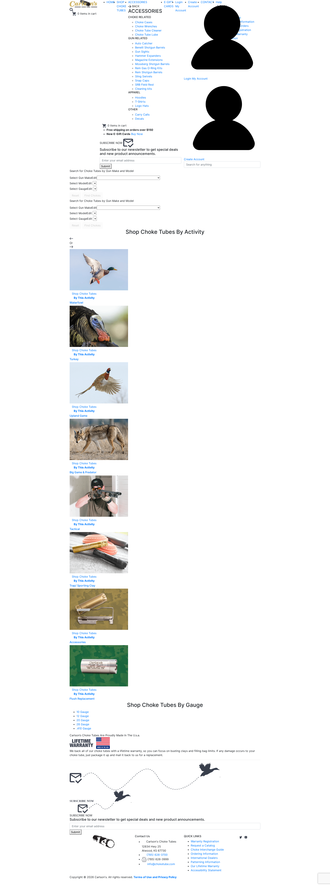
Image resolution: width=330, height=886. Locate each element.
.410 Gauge (83, 728)
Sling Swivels (143, 76)
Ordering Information (204, 853)
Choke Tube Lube (146, 34)
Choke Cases (143, 22)
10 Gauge (82, 712)
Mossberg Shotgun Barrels (152, 64)
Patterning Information (205, 862)
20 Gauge (82, 720)
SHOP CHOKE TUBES (121, 6)
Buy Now (137, 134)
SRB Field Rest (144, 84)
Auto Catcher (143, 43)
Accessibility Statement (206, 870)
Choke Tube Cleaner (148, 30)
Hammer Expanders (148, 55)
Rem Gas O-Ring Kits (148, 68)
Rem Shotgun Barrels (148, 72)
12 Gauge (82, 716)
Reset (75, 195)
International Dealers (204, 858)
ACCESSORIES (137, 2)
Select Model (81, 183)
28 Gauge (82, 724)
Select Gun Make (83, 177)
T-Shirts (140, 101)
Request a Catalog (203, 845)
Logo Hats (142, 105)
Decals (139, 118)
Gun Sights (142, 51)
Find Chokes (92, 195)
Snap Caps (142, 80)
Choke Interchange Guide (207, 849)
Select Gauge (81, 188)
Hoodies (140, 97)
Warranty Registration (205, 841)
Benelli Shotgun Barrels (150, 47)
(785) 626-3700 (157, 854)
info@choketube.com (161, 864)
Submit (105, 166)
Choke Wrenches (146, 26)
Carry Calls (142, 114)
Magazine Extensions (149, 60)
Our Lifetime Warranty (205, 866)
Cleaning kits (143, 88)
